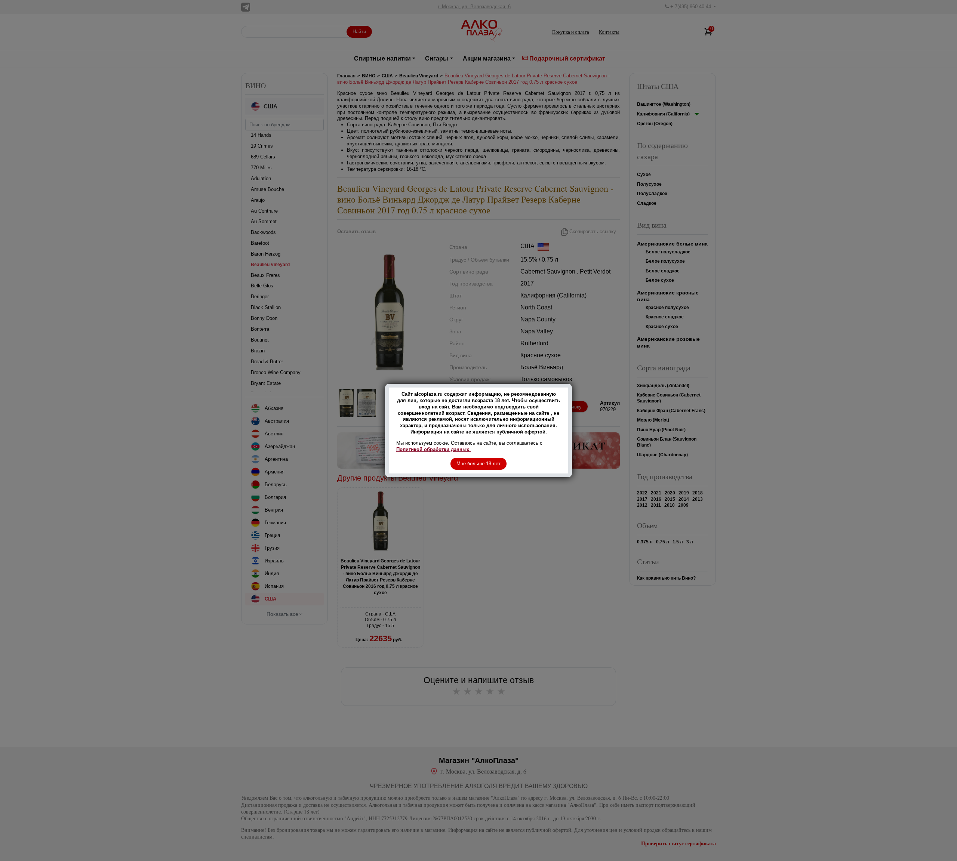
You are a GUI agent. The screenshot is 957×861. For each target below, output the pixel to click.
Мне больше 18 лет (478, 463)
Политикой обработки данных (433, 449)
